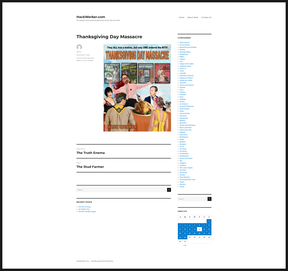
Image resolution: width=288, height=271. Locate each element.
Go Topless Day (83, 209)
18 (190, 233)
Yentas (182, 187)
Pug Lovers (183, 135)
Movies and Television (188, 125)
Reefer (182, 139)
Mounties (183, 123)
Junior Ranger (185, 109)
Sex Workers (184, 154)
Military (182, 120)
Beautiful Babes (185, 52)
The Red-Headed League (87, 212)
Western (183, 184)
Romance (183, 144)
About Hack (193, 17)
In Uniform (184, 104)
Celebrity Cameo (185, 66)
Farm (181, 90)
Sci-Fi (182, 146)
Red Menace (184, 137)
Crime (84, 60)
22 (209, 233)
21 (204, 233)
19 (194, 233)
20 (199, 233)
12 (194, 229)
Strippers (183, 163)
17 (185, 233)
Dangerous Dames (186, 78)
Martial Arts (184, 118)
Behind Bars (184, 54)
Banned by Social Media (188, 47)
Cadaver (182, 59)
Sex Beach (183, 151)
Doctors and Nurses (187, 85)
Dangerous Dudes (186, 80)
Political (182, 132)
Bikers (182, 57)
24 (185, 237)
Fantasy (182, 87)
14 (204, 229)
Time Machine (185, 177)
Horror (182, 102)
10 (185, 229)
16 (180, 233)
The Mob (183, 170)
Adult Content (184, 43)
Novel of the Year (186, 130)
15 (209, 229)
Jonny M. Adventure (187, 106)
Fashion (182, 92)
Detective (183, 83)
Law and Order (185, 113)
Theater (182, 175)
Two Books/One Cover (187, 180)
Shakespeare (184, 156)
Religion (183, 142)
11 (189, 229)
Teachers (183, 165)
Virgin (182, 182)
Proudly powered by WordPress (102, 261)
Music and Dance (186, 128)
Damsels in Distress (187, 76)
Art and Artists (81, 58)
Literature (183, 116)
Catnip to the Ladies (187, 64)
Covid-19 (183, 69)
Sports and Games (186, 158)
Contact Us (206, 17)
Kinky (182, 111)
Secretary (183, 149)
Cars (181, 61)
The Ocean (183, 172)
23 (180, 237)
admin (78, 52)
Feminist (183, 95)
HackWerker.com (90, 17)
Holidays (90, 60)
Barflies (182, 50)
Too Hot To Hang (84, 207)
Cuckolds (183, 73)
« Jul (184, 245)
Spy (181, 161)
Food (181, 97)
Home (181, 17)
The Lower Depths (186, 168)
